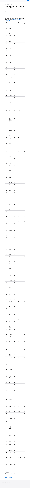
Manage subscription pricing (9, 477)
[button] (5, 11)
